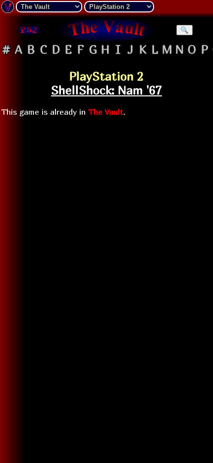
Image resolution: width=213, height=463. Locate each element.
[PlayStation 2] (28, 30)
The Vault (105, 112)
